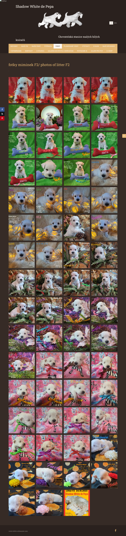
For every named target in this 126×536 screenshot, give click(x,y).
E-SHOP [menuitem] (109, 51)
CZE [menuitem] (111, 23)
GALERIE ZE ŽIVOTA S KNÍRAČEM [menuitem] (60, 51)
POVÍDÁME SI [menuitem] (82, 51)
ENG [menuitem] (115, 23)
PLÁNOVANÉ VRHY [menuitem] (71, 46)
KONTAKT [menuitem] (29, 51)
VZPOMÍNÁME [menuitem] (15, 51)
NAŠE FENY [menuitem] (36, 46)
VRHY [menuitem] (57, 46)
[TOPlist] (3, 1)
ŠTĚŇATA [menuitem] (48, 46)
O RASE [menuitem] (96, 46)
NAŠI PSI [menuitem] (24, 46)
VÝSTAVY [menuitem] (86, 46)
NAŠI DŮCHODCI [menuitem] (109, 46)
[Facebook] (115, 530)
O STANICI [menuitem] (40, 51)
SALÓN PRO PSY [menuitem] (97, 51)
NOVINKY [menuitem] (14, 46)
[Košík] (124, 136)
